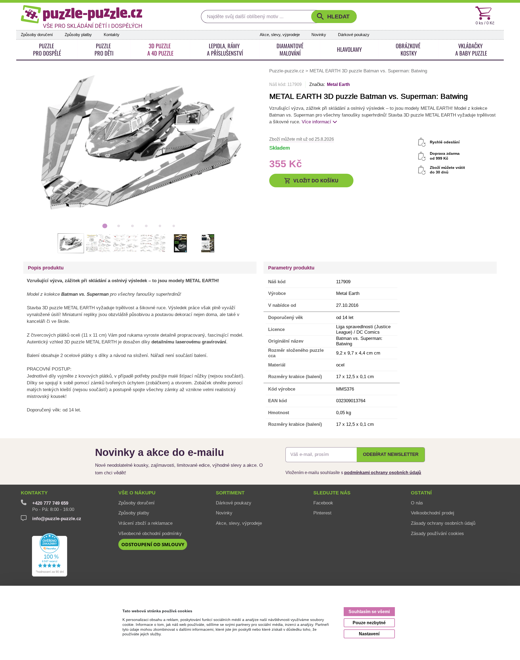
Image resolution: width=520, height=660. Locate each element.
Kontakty (111, 35)
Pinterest (322, 513)
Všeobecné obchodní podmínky (150, 533)
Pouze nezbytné (369, 622)
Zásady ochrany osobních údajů (443, 523)
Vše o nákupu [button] (136, 492)
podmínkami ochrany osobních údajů (382, 472)
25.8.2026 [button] (301, 139)
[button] (334, 16)
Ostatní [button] (421, 492)
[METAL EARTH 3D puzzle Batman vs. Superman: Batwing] (139, 143)
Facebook (323, 503)
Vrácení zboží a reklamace (145, 523)
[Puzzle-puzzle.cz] (81, 16)
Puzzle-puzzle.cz (287, 70)
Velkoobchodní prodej (432, 513)
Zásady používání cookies (437, 533)
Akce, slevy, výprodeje (280, 35)
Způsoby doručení (37, 35)
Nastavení (369, 633)
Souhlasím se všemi (369, 611)
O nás (417, 503)
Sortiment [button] (230, 492)
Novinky (318, 35)
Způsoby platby (78, 35)
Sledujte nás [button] (331, 492)
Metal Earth (338, 84)
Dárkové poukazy (353, 35)
